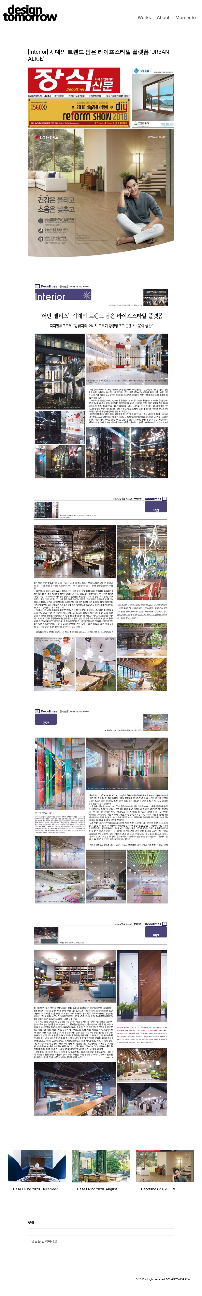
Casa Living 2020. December (35, 1189)
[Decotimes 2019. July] (165, 1166)
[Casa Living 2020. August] (101, 1166)
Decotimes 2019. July (158, 1189)
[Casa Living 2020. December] (37, 1166)
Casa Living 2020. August (97, 1189)
